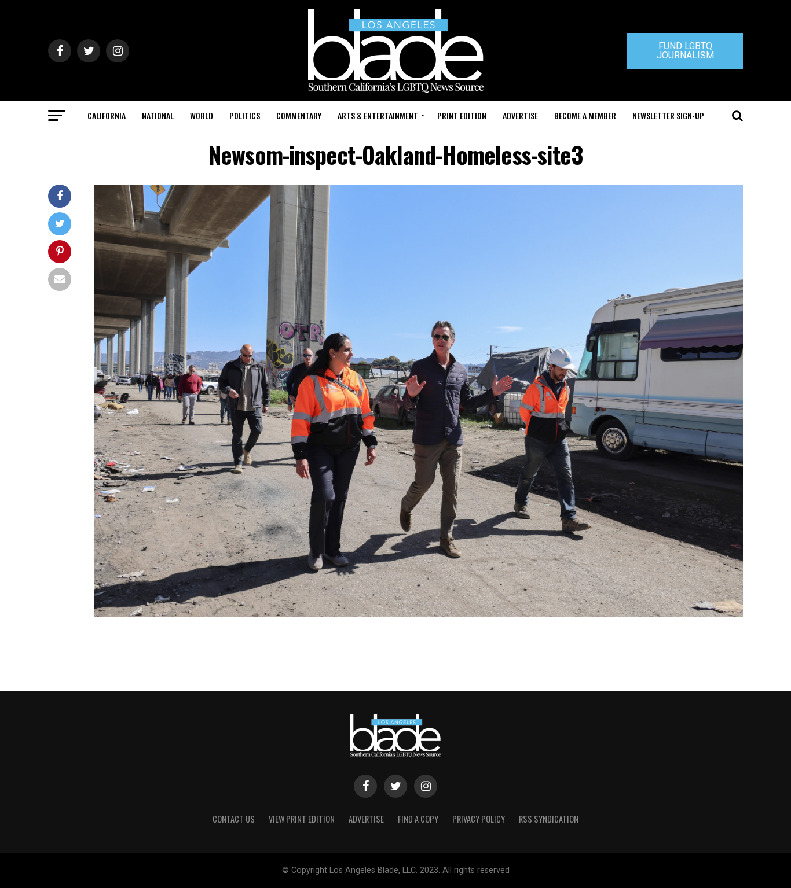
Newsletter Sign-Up (668, 115)
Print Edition (461, 115)
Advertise (520, 115)
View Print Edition (302, 819)
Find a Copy (418, 819)
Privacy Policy (478, 819)
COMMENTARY (298, 115)
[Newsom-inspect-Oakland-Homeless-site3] (418, 613)
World (201, 115)
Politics (244, 115)
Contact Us (234, 819)
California (106, 115)
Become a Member (585, 115)
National (158, 115)
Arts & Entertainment (378, 115)
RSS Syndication (548, 819)
